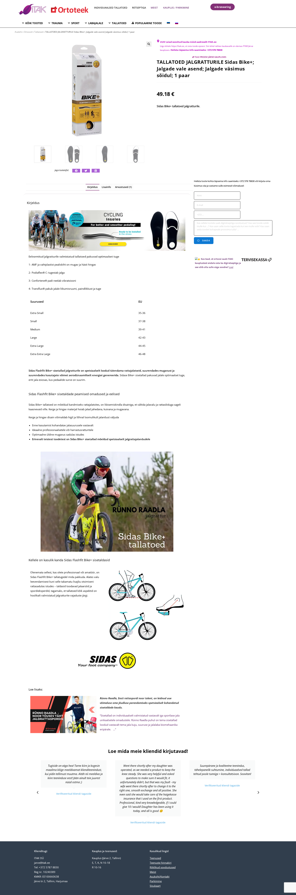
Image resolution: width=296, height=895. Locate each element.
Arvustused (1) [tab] (123, 187)
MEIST (154, 7)
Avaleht (18, 31)
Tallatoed (38, 31)
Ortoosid (28, 31)
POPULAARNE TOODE (148, 23)
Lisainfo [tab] (106, 187)
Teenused (155, 858)
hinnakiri (165, 862)
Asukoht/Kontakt (159, 876)
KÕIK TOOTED (34, 23)
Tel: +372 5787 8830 (46, 867)
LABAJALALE (95, 23)
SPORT (75, 23)
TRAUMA (57, 23)
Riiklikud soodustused (163, 867)
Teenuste (155, 862)
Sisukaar (155, 885)
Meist (153, 872)
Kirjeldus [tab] (92, 187)
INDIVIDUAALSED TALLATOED (110, 7)
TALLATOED (119, 23)
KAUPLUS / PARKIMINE (176, 7)
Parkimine (156, 881)
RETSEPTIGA (139, 7)
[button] (149, 44)
